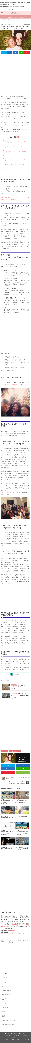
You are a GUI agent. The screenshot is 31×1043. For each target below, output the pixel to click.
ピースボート (5, 1003)
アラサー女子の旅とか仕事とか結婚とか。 (17, 1039)
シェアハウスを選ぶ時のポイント (13, 155)
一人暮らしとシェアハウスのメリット (11, 197)
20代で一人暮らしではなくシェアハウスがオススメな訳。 (15, 165)
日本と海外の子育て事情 (8, 1024)
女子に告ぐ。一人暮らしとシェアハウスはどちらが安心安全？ (15, 147)
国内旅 (3, 1016)
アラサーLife (5, 751)
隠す (19, 137)
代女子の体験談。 (11, 199)
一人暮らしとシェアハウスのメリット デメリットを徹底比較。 (15, 142)
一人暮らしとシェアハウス (15, 751)
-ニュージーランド (6, 990)
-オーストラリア (6, 986)
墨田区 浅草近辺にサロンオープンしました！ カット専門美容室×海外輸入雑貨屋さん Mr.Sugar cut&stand (16, 16)
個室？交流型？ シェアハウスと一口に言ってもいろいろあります (15, 151)
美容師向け (4, 999)
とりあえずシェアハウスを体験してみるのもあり (15, 169)
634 (19, 492)
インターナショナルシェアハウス (9, 492)
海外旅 (3, 1011)
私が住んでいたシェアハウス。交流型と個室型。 (15, 160)
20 (6, 199)
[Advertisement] (15, 75)
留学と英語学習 (6, 994)
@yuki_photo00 (12, 930)
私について (4, 977)
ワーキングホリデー (8, 1035)
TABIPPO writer (15, 932)
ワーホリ (4, 982)
